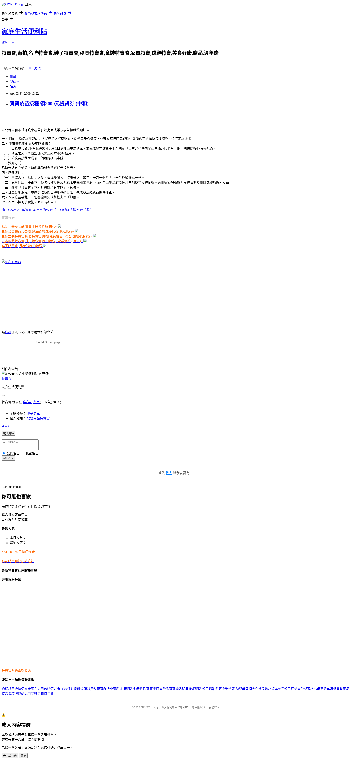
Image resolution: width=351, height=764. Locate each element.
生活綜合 (34, 68)
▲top (5, 425)
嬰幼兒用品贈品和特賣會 (36, 693)
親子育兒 (33, 413)
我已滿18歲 (10, 755)
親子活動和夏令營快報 (218, 689)
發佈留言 (8, 458)
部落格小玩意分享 (317, 689)
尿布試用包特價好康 (45, 689)
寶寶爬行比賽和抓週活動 (114, 689)
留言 (36, 402)
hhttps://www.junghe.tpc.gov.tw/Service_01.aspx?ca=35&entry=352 (46, 209)
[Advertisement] (49, 117)
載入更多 (8, 433)
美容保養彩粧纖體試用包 (79, 689)
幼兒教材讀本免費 (271, 689)
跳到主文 (8, 43)
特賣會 (6, 379)
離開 (23, 755)
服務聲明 (214, 707)
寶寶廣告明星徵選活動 (185, 689)
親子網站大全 (294, 689)
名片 (13, 86)
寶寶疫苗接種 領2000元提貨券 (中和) (49, 103)
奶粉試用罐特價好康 (16, 689)
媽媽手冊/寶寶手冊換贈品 (150, 689)
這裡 (8, 332)
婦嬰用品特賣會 (38, 418)
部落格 (15, 81)
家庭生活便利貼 (24, 31)
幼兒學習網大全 (247, 689)
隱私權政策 (198, 707)
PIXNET (145, 707)
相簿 (13, 76)
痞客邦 (27, 402)
